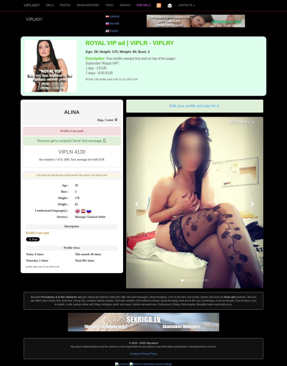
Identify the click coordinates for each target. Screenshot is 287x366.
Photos (65, 5)
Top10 (109, 5)
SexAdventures (88, 5)
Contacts (185, 5)
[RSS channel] (158, 5)
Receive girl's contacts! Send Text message (70, 141)
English (114, 30)
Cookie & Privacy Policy (143, 353)
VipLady (32, 5)
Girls (50, 5)
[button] (136, 203)
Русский (114, 23)
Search (125, 5)
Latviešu (114, 16)
